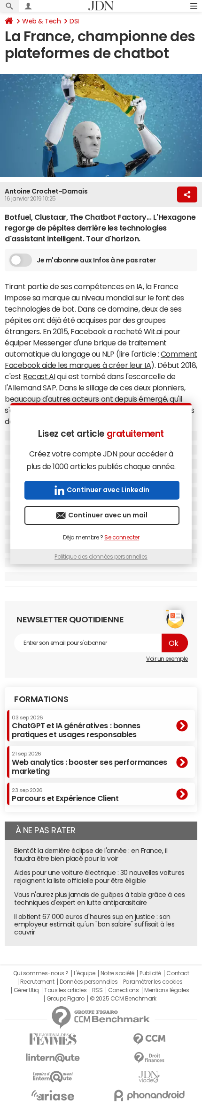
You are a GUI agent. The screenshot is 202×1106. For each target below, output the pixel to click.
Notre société (117, 973)
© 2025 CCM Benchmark (123, 998)
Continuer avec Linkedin (108, 489)
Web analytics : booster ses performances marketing (89, 762)
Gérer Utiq (26, 990)
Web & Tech (41, 21)
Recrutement (37, 982)
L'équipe (84, 973)
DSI (74, 21)
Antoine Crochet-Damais (46, 191)
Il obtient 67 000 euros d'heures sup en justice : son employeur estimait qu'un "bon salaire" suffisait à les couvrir (94, 924)
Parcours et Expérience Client (65, 795)
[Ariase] (53, 1095)
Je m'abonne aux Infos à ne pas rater (96, 260)
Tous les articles (65, 990)
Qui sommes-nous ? (41, 973)
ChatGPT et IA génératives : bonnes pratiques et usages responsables (76, 726)
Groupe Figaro (66, 998)
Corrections (123, 990)
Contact (177, 973)
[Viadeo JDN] (149, 1077)
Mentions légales (166, 990)
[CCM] (149, 1039)
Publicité (150, 973)
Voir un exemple (167, 659)
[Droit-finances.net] (149, 1058)
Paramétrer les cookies (152, 982)
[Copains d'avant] (53, 1077)
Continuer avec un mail (108, 515)
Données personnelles (88, 982)
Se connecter (121, 537)
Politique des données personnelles (101, 557)
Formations (41, 699)
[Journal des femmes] (53, 1039)
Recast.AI (39, 376)
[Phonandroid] (149, 1095)
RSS (97, 990)
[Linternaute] (53, 1058)
